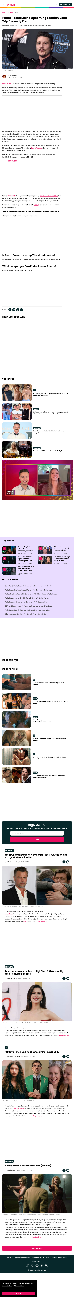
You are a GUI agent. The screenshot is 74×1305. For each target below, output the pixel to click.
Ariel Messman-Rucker (13, 1056)
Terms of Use (19, 1286)
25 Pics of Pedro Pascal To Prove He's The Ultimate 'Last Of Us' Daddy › (29, 606)
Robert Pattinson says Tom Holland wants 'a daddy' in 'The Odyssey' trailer (62, 560)
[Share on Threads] (17, 309)
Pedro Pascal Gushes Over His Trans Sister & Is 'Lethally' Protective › (28, 598)
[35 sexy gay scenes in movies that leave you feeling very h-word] (16, 775)
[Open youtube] (46, 1265)
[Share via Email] (13, 309)
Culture (10, 13)
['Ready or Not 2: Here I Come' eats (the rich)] (37, 1193)
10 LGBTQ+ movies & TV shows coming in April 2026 (32, 1051)
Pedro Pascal (6, 84)
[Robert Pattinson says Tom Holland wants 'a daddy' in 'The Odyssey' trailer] (45, 560)
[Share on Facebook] (9, 309)
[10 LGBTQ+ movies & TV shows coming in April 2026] (37, 1080)
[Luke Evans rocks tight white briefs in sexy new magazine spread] (17, 430)
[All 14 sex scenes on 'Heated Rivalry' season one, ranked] (16, 682)
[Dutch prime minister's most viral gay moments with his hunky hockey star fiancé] (17, 411)
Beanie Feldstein (36, 148)
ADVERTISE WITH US (38, 1258)
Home (4, 13)
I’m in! (37, 839)
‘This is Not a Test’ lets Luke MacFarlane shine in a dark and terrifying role (26, 570)
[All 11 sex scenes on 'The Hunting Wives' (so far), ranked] (16, 738)
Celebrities (37, 428)
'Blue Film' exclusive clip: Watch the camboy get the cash (25, 559)
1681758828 (12, 196)
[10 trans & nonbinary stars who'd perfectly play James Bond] (45, 550)
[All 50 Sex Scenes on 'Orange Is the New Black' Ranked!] (16, 756)
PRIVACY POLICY (51, 1258)
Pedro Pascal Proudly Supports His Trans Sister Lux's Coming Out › (27, 610)
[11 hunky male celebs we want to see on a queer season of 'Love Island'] (17, 392)
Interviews (9, 967)
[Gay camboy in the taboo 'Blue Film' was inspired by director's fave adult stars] (9, 550)
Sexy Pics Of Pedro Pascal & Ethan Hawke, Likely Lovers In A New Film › (29, 586)
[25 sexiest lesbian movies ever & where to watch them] (16, 701)
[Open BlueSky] (32, 1265)
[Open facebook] (27, 1265)
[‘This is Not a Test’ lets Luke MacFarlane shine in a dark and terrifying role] (9, 570)
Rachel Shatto (11, 1170)
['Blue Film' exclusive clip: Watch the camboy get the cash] (9, 560)
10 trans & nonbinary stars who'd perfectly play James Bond (61, 549)
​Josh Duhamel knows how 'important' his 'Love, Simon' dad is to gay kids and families (36, 856)
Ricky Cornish (11, 862)
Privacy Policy (7, 1286)
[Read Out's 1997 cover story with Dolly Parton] (17, 449)
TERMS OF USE (62, 1258)
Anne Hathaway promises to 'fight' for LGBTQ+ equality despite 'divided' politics (34, 972)
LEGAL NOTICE (37, 1261)
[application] (37, 480)
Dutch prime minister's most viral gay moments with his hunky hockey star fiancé (51, 413)
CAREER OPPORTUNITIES (22, 1258)
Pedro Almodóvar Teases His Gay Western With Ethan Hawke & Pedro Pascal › (31, 594)
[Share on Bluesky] (21, 309)
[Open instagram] (41, 1265)
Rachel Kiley (13, 75)
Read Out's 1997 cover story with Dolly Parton (49, 451)
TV (34, 390)
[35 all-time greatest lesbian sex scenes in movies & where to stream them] (16, 719)
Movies (17, 13)
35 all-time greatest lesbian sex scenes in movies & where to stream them (51, 721)
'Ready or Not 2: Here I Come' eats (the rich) (28, 1165)
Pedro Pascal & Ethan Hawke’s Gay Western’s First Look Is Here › (26, 602)
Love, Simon (9, 914)
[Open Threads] (37, 1265)
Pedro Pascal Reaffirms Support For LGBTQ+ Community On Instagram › (29, 590)
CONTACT (10, 1258)
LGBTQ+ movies (18, 1108)
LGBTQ (36, 205)
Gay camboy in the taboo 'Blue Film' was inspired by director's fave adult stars (26, 550)
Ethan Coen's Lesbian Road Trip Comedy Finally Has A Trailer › (26, 614)
